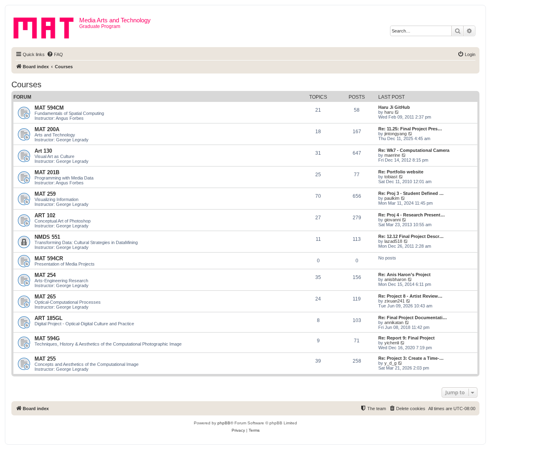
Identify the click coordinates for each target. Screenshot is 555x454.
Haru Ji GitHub (394, 107)
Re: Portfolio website (400, 171)
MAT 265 (45, 297)
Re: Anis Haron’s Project (404, 274)
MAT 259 (45, 194)
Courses (26, 84)
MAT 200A (47, 129)
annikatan (393, 322)
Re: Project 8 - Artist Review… (410, 296)
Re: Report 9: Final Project (406, 337)
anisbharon (395, 279)
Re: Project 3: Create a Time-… (411, 358)
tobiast (390, 176)
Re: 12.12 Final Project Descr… (411, 236)
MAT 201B (47, 172)
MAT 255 (45, 359)
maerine (392, 155)
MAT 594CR (49, 258)
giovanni (392, 219)
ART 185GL (49, 318)
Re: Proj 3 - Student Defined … (411, 193)
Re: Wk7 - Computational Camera (413, 150)
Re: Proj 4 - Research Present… (411, 214)
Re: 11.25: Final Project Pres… (410, 128)
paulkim (391, 198)
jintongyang (395, 133)
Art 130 (43, 151)
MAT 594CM (49, 108)
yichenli (391, 342)
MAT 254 (45, 275)
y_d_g (390, 363)
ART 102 (45, 215)
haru (388, 112)
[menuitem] (55, 54)
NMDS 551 (47, 237)
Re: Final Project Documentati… (412, 317)
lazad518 (393, 241)
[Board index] (46, 26)
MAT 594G (47, 338)
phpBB (223, 423)
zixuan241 (394, 300)
